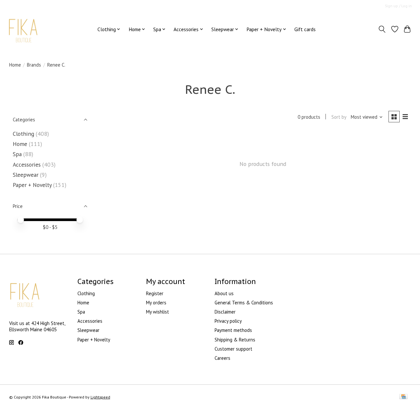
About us (224, 293)
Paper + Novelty (32, 185)
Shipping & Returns (235, 340)
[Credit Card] (403, 397)
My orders (156, 302)
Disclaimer (225, 312)
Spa (18, 154)
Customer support (233, 349)
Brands (34, 65)
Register (154, 293)
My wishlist (157, 312)
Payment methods (233, 330)
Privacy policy (228, 321)
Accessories (27, 164)
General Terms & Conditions (244, 302)
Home (15, 65)
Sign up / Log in (398, 5)
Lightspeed (100, 397)
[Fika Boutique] (23, 29)
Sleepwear (26, 174)
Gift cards (305, 29)
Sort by (338, 117)
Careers (222, 358)
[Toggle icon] (382, 29)
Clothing (24, 133)
